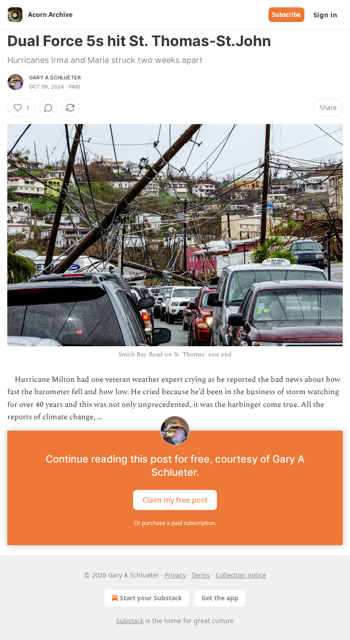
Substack (130, 620)
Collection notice (241, 575)
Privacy (175, 575)
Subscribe (286, 14)
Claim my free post (175, 500)
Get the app (219, 597)
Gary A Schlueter (55, 77)
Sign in (325, 14)
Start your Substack (151, 597)
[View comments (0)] (48, 108)
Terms (200, 575)
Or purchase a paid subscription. (175, 523)
